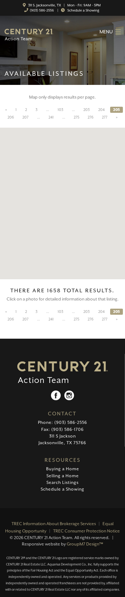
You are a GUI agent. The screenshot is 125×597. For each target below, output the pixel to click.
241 (51, 117)
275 (76, 117)
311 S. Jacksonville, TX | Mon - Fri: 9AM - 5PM (64, 5)
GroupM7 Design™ (85, 544)
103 (60, 110)
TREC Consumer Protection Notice (86, 530)
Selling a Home (62, 475)
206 (11, 117)
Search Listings (62, 482)
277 (104, 117)
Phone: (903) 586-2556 (62, 422)
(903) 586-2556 (42, 10)
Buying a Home (62, 468)
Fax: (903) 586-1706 (62, 429)
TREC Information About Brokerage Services (54, 523)
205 (116, 110)
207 (25, 117)
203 (86, 110)
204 (101, 110)
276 (90, 117)
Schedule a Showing (82, 10)
